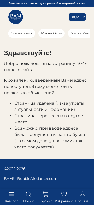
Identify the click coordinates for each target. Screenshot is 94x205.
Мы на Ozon (51, 33)
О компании (22, 33)
